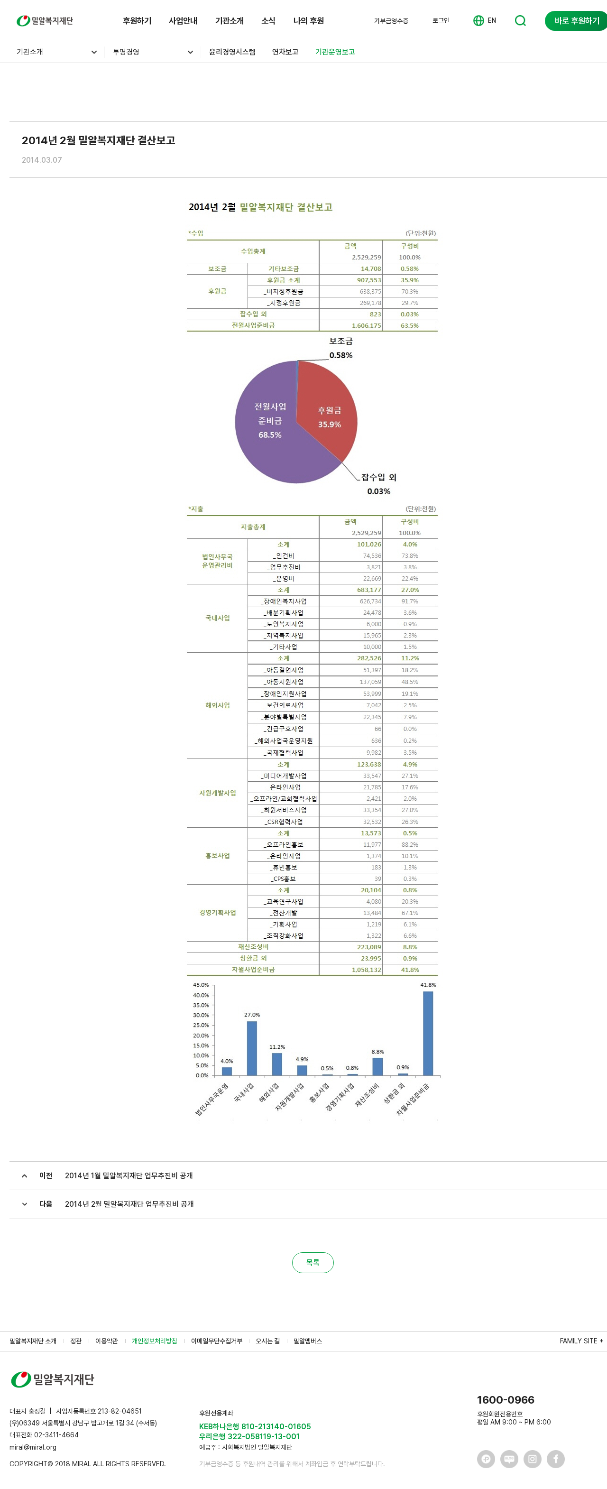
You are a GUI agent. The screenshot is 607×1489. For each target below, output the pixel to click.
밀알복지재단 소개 (32, 1341)
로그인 (441, 20)
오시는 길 (268, 1341)
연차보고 (285, 51)
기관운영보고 (335, 51)
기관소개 (229, 21)
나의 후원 (309, 21)
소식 (268, 21)
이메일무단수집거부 (216, 1341)
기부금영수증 (391, 21)
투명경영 (126, 51)
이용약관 (106, 1341)
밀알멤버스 (308, 1341)
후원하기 (137, 21)
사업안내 (183, 21)
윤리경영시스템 (232, 51)
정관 (76, 1341)
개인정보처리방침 (154, 1341)
